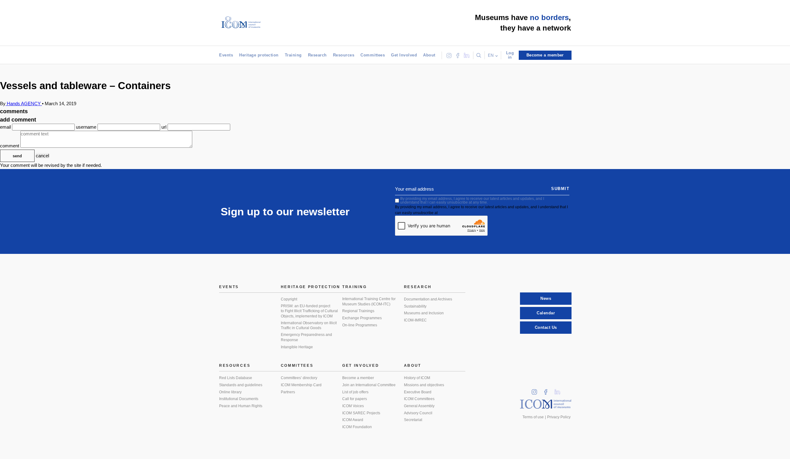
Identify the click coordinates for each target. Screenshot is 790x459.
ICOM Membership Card (301, 385)
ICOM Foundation (357, 427)
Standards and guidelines (240, 385)
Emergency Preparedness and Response (306, 337)
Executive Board (417, 392)
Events (226, 55)
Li (559, 390)
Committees (372, 55)
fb (547, 390)
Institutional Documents (238, 399)
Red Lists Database (235, 378)
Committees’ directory (299, 378)
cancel (42, 155)
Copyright (289, 299)
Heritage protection (259, 55)
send (17, 156)
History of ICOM (417, 378)
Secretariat (413, 420)
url (164, 127)
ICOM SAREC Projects (361, 413)
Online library (230, 392)
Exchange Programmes (362, 318)
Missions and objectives (424, 385)
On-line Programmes (359, 325)
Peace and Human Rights (240, 406)
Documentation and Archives (428, 299)
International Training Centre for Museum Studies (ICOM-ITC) (369, 301)
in (536, 390)
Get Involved (404, 55)
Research (317, 55)
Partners (288, 392)
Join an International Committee (369, 385)
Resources (344, 55)
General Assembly (419, 406)
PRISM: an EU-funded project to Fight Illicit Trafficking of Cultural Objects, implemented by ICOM (309, 311)
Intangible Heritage (297, 347)
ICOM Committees (419, 399)
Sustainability (415, 306)
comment (10, 146)
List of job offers (355, 392)
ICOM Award (352, 420)
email (6, 127)
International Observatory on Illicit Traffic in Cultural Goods (309, 325)
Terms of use (533, 417)
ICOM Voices (353, 406)
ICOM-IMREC (415, 320)
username (87, 127)
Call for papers (354, 399)
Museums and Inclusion (424, 313)
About (429, 55)
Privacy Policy (559, 417)
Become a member (358, 378)
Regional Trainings (358, 311)
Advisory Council (418, 413)
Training (293, 55)
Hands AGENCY (24, 103)
